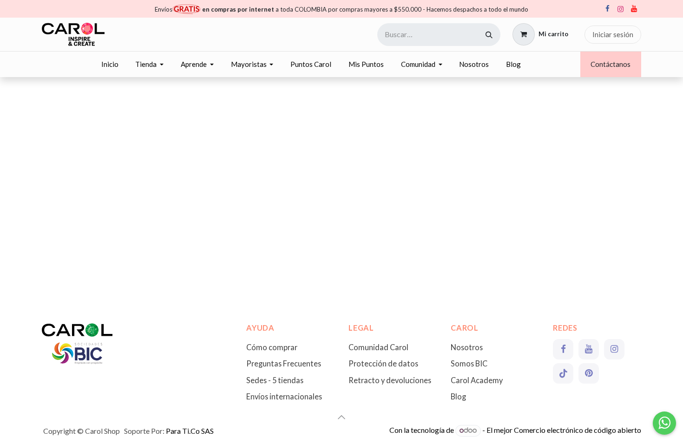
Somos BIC (469, 363)
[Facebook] (607, 9)
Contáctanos (610, 64)
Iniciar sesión (612, 34)
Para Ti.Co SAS (190, 430)
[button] (341, 417)
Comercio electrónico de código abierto (577, 429)
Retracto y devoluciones (389, 380)
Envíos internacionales (284, 396)
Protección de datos (383, 363)
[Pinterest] (588, 373)
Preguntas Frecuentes (283, 363)
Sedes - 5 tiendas (274, 380)
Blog (458, 396)
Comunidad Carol (378, 347)
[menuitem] (109, 64)
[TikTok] (563, 373)
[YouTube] (634, 9)
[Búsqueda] (489, 34)
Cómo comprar (271, 347)
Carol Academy (477, 380)
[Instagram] (620, 9)
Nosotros (467, 347)
